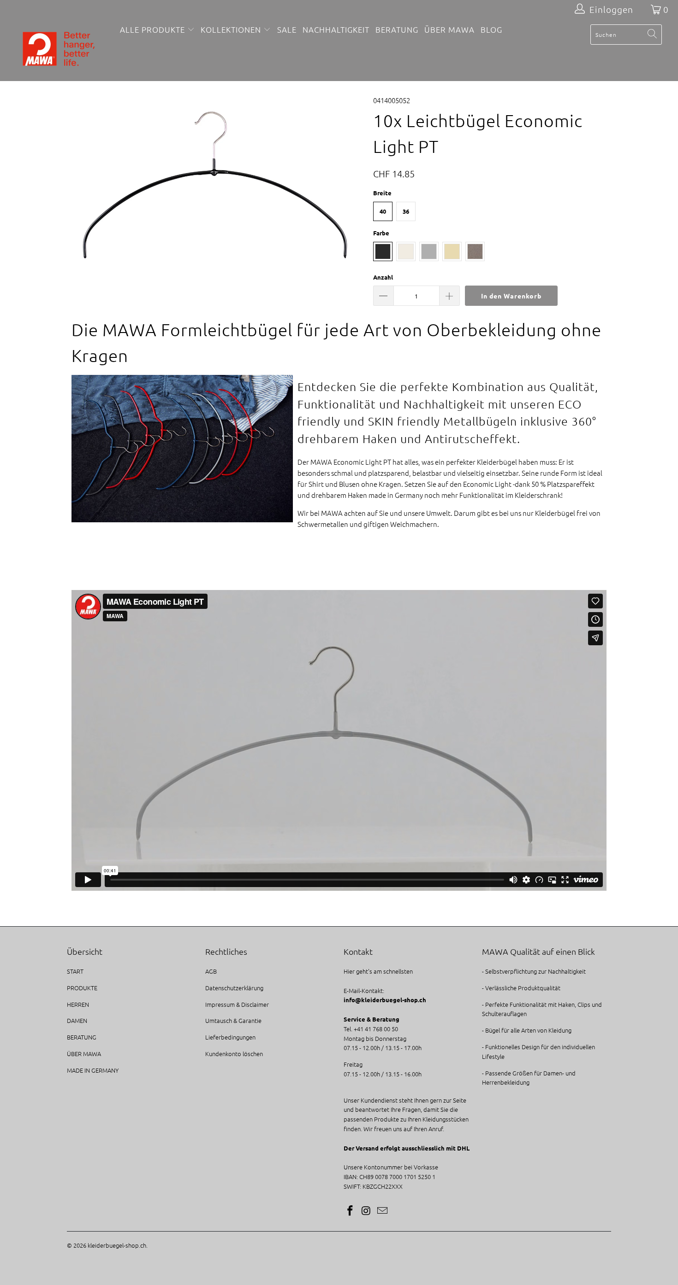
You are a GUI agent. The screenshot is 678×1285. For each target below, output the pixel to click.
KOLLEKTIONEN (231, 29)
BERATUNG (396, 29)
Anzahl (383, 277)
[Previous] (82, 185)
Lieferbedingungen (230, 1037)
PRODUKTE (82, 987)
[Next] (348, 185)
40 (383, 211)
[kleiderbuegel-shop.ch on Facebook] (350, 1210)
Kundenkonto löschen (234, 1053)
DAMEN (77, 1020)
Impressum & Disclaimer (237, 1004)
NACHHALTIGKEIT (336, 29)
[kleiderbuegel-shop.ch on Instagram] (367, 1210)
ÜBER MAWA (449, 29)
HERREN (78, 1004)
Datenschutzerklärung (234, 987)
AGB (211, 971)
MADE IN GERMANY (93, 1070)
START (75, 971)
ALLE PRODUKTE (153, 29)
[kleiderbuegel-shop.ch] (58, 49)
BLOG (491, 29)
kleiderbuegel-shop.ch (117, 1245)
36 (406, 211)
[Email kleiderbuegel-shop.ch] (382, 1210)
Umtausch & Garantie (233, 1020)
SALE (287, 29)
